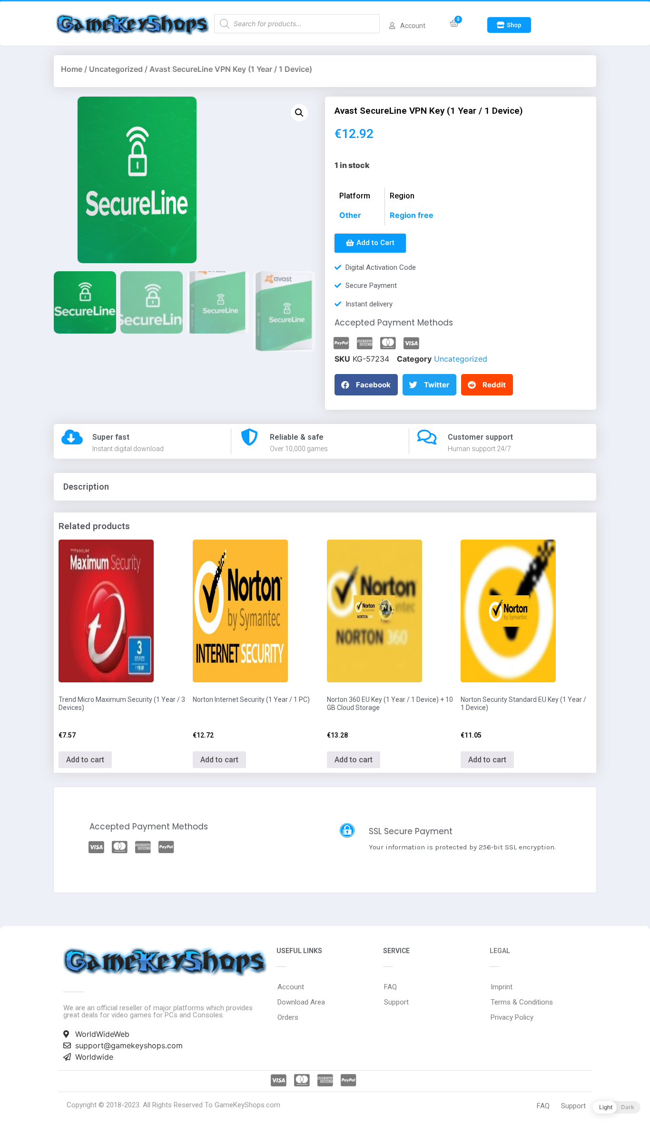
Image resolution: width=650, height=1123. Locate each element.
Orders (287, 1017)
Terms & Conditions (522, 1002)
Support (396, 1002)
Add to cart (85, 759)
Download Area (301, 1002)
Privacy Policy (512, 1017)
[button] (509, 25)
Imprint (501, 987)
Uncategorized (116, 69)
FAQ (390, 987)
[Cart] (454, 23)
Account (290, 987)
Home (71, 69)
